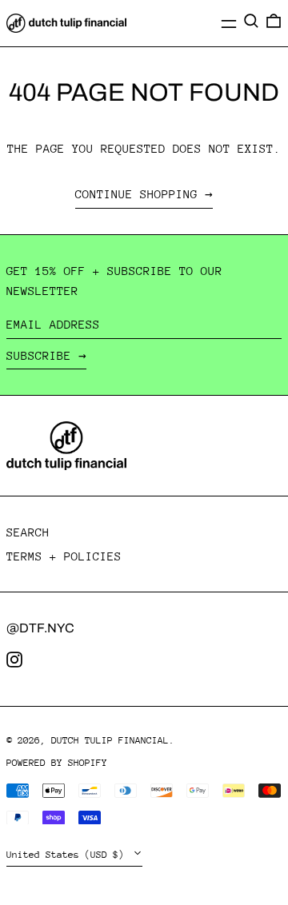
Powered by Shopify (56, 762)
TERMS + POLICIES (64, 556)
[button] (251, 20)
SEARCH (28, 532)
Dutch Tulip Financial (110, 740)
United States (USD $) (68, 854)
